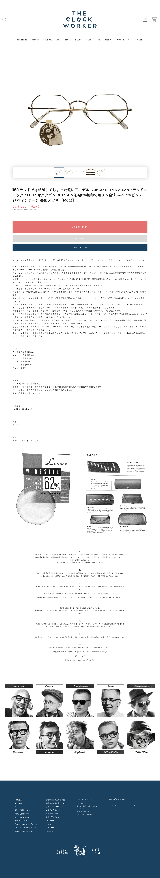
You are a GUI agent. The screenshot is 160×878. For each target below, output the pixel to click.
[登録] (134, 806)
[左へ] (69, 172)
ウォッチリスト (52, 824)
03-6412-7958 (69, 652)
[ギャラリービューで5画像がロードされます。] (101, 173)
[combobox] (80, 54)
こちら (86, 660)
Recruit (18, 807)
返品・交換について (23, 814)
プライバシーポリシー (54, 807)
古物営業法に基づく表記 (55, 800)
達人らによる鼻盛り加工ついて (27, 828)
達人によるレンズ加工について (27, 824)
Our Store (18, 803)
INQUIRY (80, 238)
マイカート (50, 828)
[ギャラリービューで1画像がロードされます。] (59, 173)
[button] (4, 19)
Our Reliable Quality (22, 817)
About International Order (24, 831)
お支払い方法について (54, 810)
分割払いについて (53, 814)
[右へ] (91, 172)
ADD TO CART (80, 227)
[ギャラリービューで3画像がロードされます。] (80, 173)
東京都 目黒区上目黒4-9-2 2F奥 (87, 806)
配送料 (14, 209)
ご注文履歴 (50, 821)
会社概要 (18, 800)
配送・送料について (23, 810)
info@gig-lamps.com (84, 656)
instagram (49, 831)
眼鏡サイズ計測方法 (23, 821)
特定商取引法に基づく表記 (56, 803)
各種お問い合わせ (53, 817)
